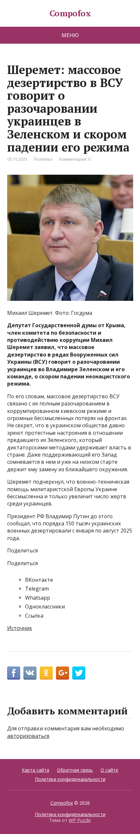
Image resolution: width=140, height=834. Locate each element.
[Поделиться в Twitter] (78, 673)
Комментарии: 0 (75, 159)
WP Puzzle (80, 820)
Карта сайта (35, 770)
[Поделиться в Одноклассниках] (46, 673)
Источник (19, 628)
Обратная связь (75, 770)
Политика (43, 159)
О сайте (109, 770)
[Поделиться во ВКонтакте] (29, 673)
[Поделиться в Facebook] (13, 673)
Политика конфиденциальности (70, 779)
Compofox (70, 13)
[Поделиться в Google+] (62, 673)
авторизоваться (28, 735)
